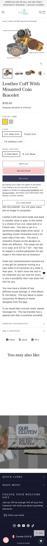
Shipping (6, 107)
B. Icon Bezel (29, 154)
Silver (11, 121)
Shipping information (15, 323)
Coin (5, 129)
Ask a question (11, 331)
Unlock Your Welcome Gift (21, 495)
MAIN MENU (12, 485)
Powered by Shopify (23, 543)
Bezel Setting (11, 149)
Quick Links (12, 477)
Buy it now (23, 178)
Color (9, 116)
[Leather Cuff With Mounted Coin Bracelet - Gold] (4, 403)
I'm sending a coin (13, 141)
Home (5, 21)
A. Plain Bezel (11, 154)
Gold (5, 121)
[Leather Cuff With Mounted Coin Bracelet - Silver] (7, 403)
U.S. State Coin (11, 134)
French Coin (30, 134)
